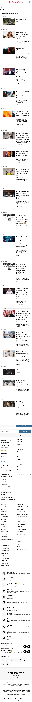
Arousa (19, 447)
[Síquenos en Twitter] (7, 660)
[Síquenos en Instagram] (12, 660)
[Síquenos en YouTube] (20, 660)
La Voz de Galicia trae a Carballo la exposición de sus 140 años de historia (22, 384)
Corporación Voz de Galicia (8, 682)
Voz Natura (20, 684)
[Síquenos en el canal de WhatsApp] (3, 664)
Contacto (3, 489)
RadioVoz (4, 684)
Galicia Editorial (18, 685)
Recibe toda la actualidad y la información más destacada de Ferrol (18, 620)
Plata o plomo (21, 521)
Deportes (3, 521)
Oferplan (3, 481)
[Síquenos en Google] (7, 664)
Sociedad (4, 524)
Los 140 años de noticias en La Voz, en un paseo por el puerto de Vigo (23, 335)
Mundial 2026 (5, 545)
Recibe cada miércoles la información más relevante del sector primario (17, 597)
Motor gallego (5, 565)
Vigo (18, 472)
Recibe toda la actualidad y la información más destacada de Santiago (18, 627)
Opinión (3, 519)
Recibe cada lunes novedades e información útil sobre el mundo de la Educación (18, 591)
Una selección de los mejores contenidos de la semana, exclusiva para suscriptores (17, 585)
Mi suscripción (5, 442)
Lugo (18, 462)
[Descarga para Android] (28, 646)
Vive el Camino (21, 529)
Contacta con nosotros (7, 470)
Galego (19, 435)
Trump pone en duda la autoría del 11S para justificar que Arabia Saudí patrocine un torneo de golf (23, 315)
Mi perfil (3, 456)
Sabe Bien (20, 509)
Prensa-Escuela (26, 684)
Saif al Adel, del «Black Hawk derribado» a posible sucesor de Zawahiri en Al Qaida (22, 219)
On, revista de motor (22, 549)
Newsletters (4, 459)
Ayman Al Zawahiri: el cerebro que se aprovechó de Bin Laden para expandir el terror (22, 292)
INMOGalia (4, 484)
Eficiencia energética (7, 497)
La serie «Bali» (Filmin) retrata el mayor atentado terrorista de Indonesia (22, 51)
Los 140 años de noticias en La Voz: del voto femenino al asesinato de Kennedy (22, 354)
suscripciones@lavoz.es (16, 677)
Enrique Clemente (20, 23)
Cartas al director (6, 468)
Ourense (19, 464)
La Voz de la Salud (22, 506)
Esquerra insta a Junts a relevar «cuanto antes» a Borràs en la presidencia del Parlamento (22, 195)
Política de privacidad (14, 698)
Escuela (19, 546)
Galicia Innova (21, 534)
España (3, 514)
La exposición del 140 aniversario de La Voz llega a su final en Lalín (23, 95)
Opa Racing (4, 553)
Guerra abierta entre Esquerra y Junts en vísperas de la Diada (22, 153)
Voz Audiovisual (26, 682)
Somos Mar (4, 534)
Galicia (3, 509)
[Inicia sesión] (29, 2)
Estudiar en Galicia (22, 514)
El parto (18, 370)
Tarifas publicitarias (6, 476)
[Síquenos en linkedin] (16, 660)
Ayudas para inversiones (8, 499)
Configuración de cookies (21, 700)
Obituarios (4, 536)
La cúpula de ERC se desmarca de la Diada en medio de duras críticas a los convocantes (22, 173)
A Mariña (19, 444)
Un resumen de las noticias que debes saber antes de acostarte (17, 579)
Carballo (19, 452)
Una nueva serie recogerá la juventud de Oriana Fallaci (22, 34)
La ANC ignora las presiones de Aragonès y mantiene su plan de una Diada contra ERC (23, 136)
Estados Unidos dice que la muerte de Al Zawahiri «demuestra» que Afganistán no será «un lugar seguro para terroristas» (22, 242)
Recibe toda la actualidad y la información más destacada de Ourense (18, 638)
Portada (3, 506)
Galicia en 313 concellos (24, 474)
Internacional (4, 516)
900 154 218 (16, 673)
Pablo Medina (19, 229)
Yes (18, 544)
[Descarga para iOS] (25, 646)
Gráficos (3, 529)
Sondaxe (9, 684)
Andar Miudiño (5, 558)
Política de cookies (24, 698)
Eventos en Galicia (6, 486)
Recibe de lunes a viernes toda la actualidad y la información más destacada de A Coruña (18, 614)
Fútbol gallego (5, 563)
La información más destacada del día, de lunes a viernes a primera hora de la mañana (18, 573)
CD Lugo (3, 555)
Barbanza (20, 449)
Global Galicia (21, 511)
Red (18, 519)
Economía (4, 511)
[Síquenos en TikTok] (25, 660)
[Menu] (2, 2)
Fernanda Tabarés (20, 372)
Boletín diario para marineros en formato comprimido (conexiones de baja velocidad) (17, 602)
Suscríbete (4, 450)
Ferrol (19, 457)
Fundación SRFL (18, 682)
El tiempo (3, 541)
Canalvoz (14, 684)
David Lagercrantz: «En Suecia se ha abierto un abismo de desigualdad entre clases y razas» (22, 406)
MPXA (12, 685)
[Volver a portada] (16, 2)
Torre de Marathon (6, 548)
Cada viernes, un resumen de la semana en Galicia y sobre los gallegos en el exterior (18, 609)
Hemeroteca (4, 447)
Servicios (3, 479)
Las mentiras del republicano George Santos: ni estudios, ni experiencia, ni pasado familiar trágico (22, 73)
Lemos (19, 459)
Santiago (19, 469)
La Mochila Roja (21, 531)
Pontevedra (20, 467)
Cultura (3, 526)
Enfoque (19, 526)
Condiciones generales (10, 700)
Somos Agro (4, 531)
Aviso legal (6, 698)
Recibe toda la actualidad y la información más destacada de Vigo (18, 632)
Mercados (20, 539)
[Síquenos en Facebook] (3, 660)
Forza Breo (4, 560)
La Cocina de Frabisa (23, 516)
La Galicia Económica (7, 539)
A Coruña (19, 442)
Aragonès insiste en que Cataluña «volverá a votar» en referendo (22, 113)
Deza (18, 454)
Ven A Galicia (21, 524)
